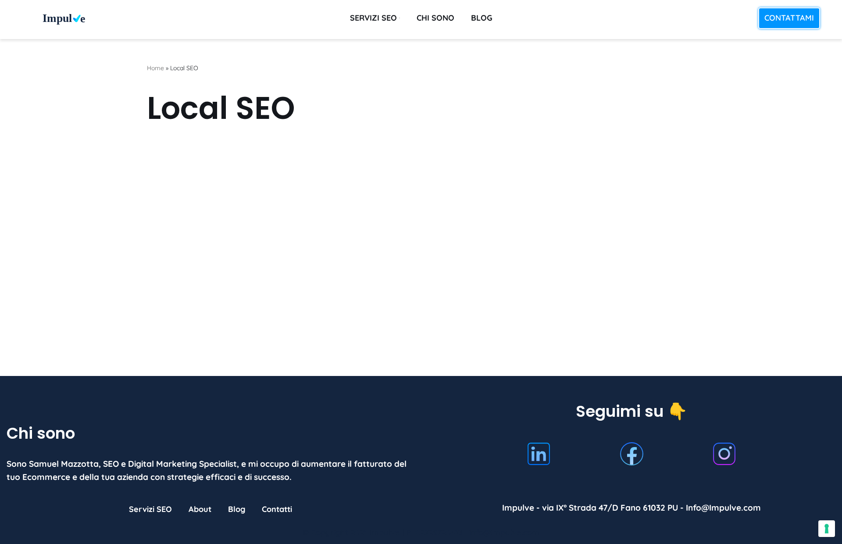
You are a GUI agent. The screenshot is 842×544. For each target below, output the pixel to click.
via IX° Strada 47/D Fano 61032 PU (610, 508)
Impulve (384, 533)
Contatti (277, 510)
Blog (481, 18)
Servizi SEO (150, 510)
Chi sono (435, 18)
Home (155, 68)
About (200, 510)
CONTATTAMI (789, 18)
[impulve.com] (68, 19)
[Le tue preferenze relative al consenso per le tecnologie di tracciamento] (826, 528)
